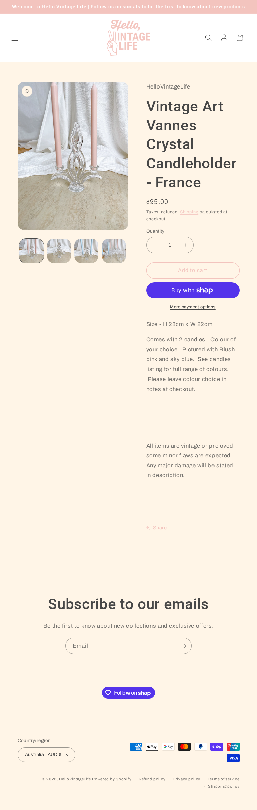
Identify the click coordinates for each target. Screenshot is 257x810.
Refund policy (152, 779)
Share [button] (160, 527)
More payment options (193, 307)
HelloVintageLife (75, 779)
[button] (14, 37)
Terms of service (224, 779)
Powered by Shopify (111, 779)
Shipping (189, 212)
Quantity (155, 231)
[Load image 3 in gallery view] (86, 251)
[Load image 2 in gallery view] (59, 251)
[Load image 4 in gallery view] (114, 251)
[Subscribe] (183, 646)
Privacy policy (186, 779)
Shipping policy (223, 786)
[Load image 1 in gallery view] (31, 251)
